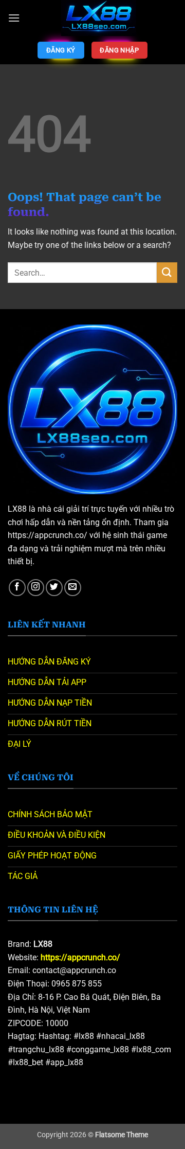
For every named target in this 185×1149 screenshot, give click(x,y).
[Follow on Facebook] (17, 587)
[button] (14, 17)
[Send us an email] (72, 587)
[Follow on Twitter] (54, 587)
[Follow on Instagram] (35, 587)
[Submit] (167, 272)
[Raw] (99, 18)
